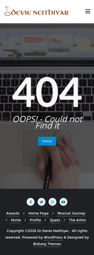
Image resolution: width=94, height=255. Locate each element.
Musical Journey (71, 213)
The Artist (77, 220)
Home (47, 140)
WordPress (53, 237)
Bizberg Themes (47, 244)
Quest (55, 220)
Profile (35, 220)
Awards (13, 213)
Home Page (38, 213)
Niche (16, 220)
